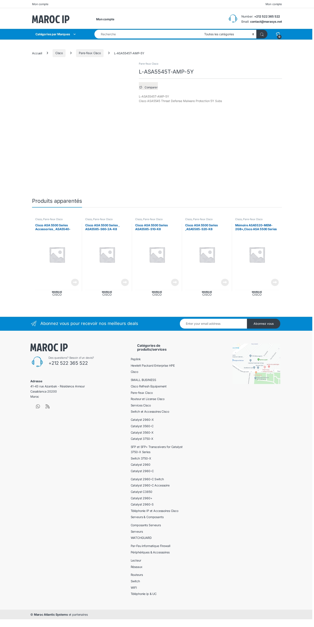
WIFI (134, 587)
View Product (73, 282)
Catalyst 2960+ (141, 498)
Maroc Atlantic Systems (51, 614)
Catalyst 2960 (140, 464)
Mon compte (40, 4)
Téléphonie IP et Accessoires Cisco (154, 511)
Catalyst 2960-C (142, 471)
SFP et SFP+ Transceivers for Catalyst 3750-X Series (157, 449)
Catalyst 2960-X (142, 419)
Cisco (59, 53)
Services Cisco (141, 405)
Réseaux (136, 567)
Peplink (136, 359)
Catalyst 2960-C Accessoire (150, 485)
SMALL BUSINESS (143, 380)
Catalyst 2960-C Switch (147, 479)
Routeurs (137, 575)
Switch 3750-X (141, 458)
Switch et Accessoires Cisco (150, 411)
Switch (135, 581)
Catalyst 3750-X (142, 438)
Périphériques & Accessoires (150, 552)
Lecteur (136, 560)
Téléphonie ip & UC (144, 594)
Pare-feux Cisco (90, 53)
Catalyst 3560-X (142, 432)
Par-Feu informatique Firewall (150, 546)
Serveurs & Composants (147, 517)
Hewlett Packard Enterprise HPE (153, 365)
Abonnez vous (264, 323)
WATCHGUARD (141, 538)
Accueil (37, 53)
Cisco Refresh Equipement (149, 386)
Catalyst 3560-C (142, 426)
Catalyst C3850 (141, 492)
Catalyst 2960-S (142, 504)
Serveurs (137, 531)
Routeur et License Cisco (148, 399)
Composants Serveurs (146, 525)
